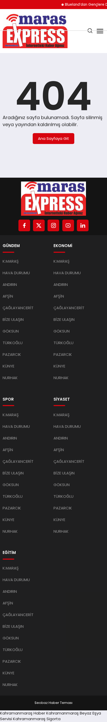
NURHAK (10, 377)
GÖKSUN (11, 331)
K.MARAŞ (11, 261)
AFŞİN (8, 296)
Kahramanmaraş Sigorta (37, 718)
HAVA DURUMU (16, 273)
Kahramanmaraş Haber (22, 713)
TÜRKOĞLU (13, 342)
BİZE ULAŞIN (13, 319)
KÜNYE (8, 366)
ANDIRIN (10, 284)
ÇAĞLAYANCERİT (18, 308)
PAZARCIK (12, 354)
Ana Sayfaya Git (53, 138)
